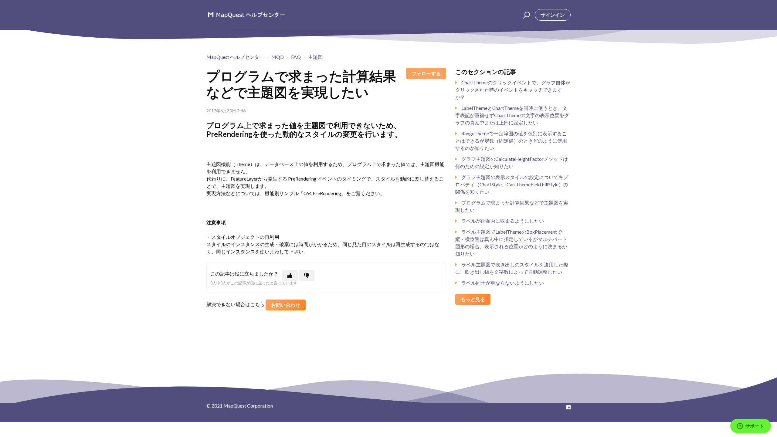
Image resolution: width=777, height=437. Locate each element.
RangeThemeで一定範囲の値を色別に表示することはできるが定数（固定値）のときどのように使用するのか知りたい (511, 140)
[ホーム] (246, 15)
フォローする (426, 73)
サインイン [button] (553, 15)
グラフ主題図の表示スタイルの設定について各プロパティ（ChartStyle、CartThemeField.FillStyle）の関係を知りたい (511, 184)
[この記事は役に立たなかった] (306, 275)
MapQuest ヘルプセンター (235, 57)
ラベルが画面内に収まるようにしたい (502, 221)
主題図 (315, 57)
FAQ (296, 57)
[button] (525, 15)
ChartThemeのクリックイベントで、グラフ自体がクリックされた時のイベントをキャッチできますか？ (512, 90)
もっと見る (473, 299)
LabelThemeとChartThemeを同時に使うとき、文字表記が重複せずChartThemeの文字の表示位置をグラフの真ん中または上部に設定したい (512, 115)
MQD (277, 57)
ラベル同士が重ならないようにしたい (502, 283)
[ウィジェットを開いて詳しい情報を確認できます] (750, 426)
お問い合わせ (285, 305)
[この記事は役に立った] (290, 275)
